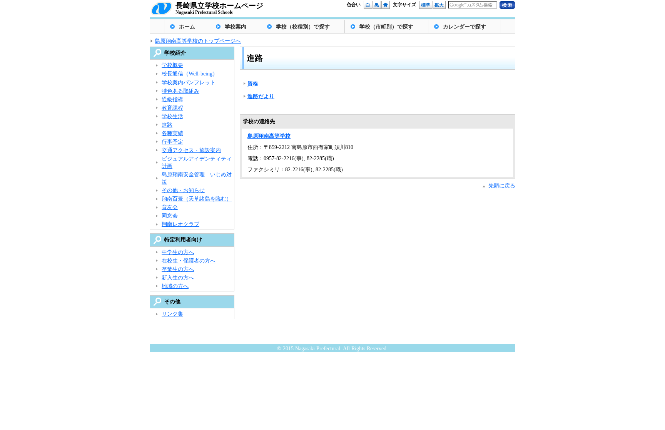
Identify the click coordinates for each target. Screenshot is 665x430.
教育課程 (172, 108)
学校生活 (172, 116)
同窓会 (170, 216)
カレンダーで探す (464, 27)
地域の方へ (175, 286)
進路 (167, 125)
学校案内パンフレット (189, 82)
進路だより (260, 96)
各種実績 (172, 133)
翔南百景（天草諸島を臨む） (197, 199)
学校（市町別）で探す (386, 27)
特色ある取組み (180, 91)
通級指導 (172, 99)
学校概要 (172, 65)
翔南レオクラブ (180, 224)
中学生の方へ (178, 252)
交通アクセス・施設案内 (191, 150)
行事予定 (172, 142)
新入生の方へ (178, 278)
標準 (425, 5)
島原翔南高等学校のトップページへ (198, 41)
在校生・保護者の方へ (189, 261)
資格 (252, 84)
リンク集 (172, 314)
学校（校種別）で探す (303, 27)
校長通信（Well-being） (190, 74)
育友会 (170, 207)
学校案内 (235, 27)
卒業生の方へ (178, 269)
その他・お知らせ (183, 190)
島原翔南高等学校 (269, 136)
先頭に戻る (501, 186)
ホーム (187, 27)
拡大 (439, 5)
